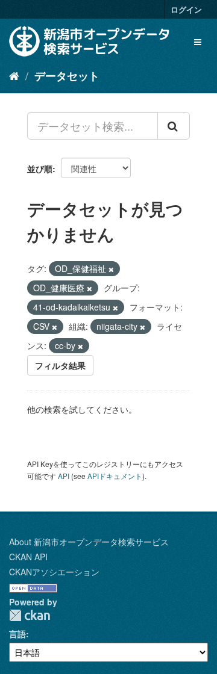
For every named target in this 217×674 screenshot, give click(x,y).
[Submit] (173, 126)
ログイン (186, 9)
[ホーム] (14, 75)
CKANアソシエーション (54, 572)
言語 (17, 634)
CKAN (29, 615)
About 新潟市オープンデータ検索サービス (89, 542)
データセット (66, 76)
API (63, 476)
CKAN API (28, 557)
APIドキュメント (114, 476)
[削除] (111, 269)
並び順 (39, 168)
